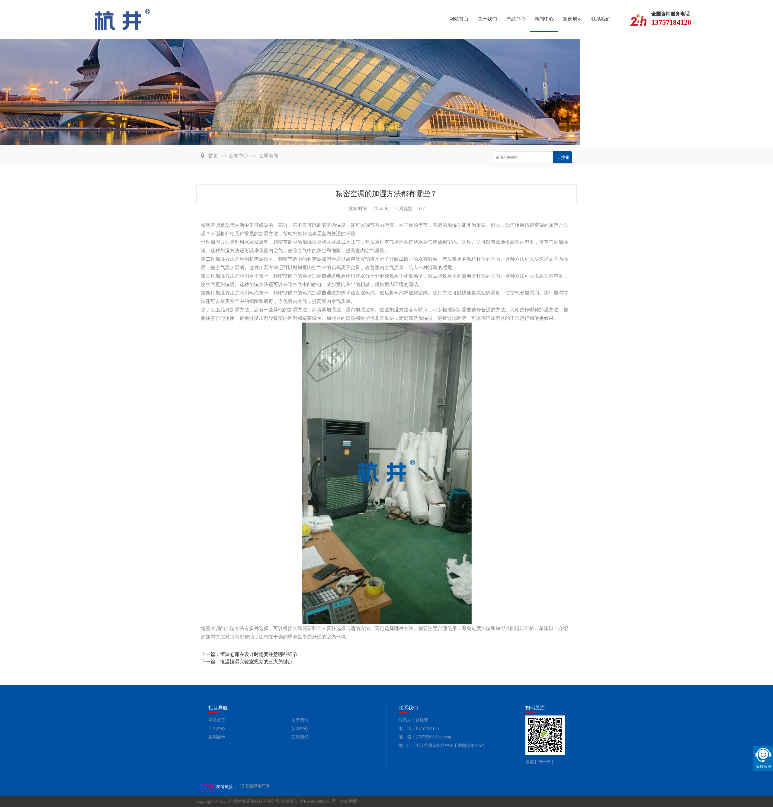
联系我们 (601, 18)
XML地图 (348, 801)
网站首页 (459, 18)
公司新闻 (268, 155)
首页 (213, 155)
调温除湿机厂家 (255, 786)
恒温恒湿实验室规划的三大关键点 (256, 661)
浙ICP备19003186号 (318, 801)
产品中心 (515, 18)
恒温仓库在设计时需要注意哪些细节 (258, 654)
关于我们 (487, 18)
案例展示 (572, 18)
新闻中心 (544, 18)
